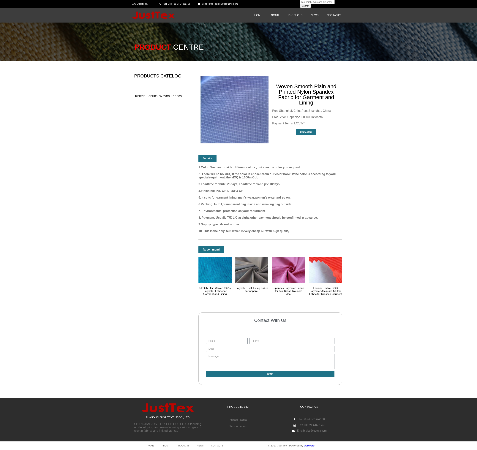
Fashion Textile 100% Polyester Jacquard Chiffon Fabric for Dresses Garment (325, 290)
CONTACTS (334, 15)
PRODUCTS (295, 15)
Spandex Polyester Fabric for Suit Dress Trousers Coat (289, 290)
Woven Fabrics (170, 96)
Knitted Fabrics (146, 96)
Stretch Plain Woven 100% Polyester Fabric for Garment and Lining (215, 290)
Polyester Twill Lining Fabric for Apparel (252, 289)
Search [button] (305, 5)
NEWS (314, 15)
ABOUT (275, 15)
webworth (309, 445)
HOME (258, 15)
